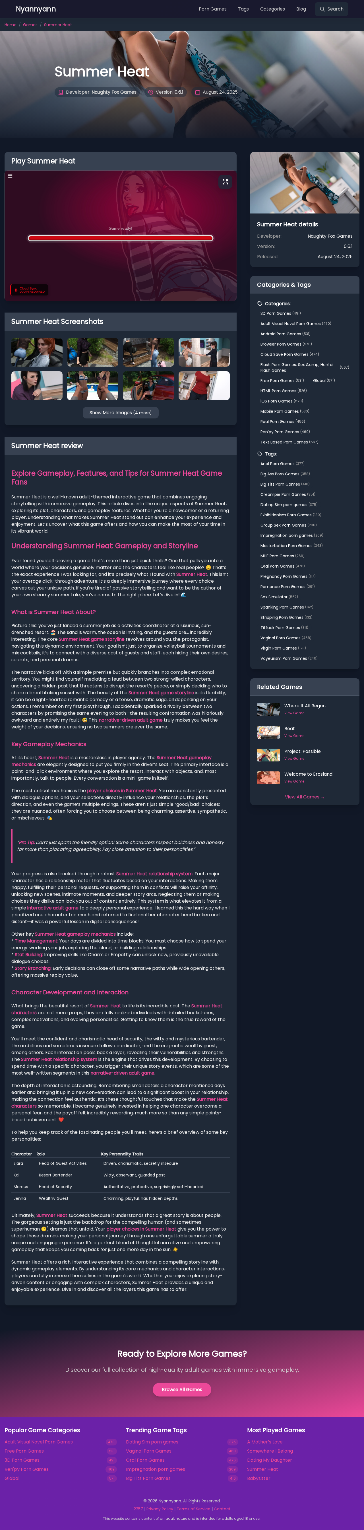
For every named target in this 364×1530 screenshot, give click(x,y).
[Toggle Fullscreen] (225, 182)
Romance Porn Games (287, 587)
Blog (301, 9)
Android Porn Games (285, 334)
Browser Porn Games (286, 344)
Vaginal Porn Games (285, 638)
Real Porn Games (282, 421)
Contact (222, 1509)
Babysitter (258, 1478)
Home (10, 25)
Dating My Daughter (269, 1460)
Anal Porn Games (282, 464)
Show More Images (121, 412)
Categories (272, 9)
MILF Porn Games (282, 556)
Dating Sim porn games (289, 505)
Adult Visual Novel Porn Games (295, 323)
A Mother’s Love (265, 1442)
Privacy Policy (159, 1509)
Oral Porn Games (282, 566)
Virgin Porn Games (283, 648)
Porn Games (213, 9)
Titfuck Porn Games (284, 628)
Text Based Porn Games (289, 442)
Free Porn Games (282, 380)
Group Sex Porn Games (288, 525)
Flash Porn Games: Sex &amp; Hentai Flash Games (304, 367)
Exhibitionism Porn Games (290, 515)
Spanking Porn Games (286, 607)
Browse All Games (182, 1389)
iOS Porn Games (281, 401)
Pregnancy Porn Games (288, 576)
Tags (243, 9)
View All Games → (305, 797)
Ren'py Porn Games (285, 432)
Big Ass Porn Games (285, 474)
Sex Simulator (279, 597)
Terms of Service (193, 1509)
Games (30, 25)
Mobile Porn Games (284, 411)
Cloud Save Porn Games (289, 354)
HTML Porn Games (283, 391)
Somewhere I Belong (270, 1451)
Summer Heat (262, 1469)
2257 (138, 1509)
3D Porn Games (280, 313)
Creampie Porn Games (287, 494)
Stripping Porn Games (286, 617)
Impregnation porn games (291, 535)
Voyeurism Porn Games (289, 658)
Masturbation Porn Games (291, 546)
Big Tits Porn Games (285, 484)
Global (324, 380)
